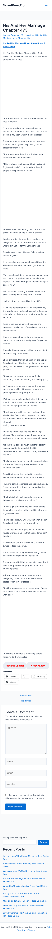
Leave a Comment (11, 35)
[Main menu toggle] (46, 5)
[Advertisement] (26, 90)
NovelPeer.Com (15, 5)
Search (43, 842)
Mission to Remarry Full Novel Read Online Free (25, 901)
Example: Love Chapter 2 (15, 837)
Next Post (26, 701)
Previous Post (26, 696)
